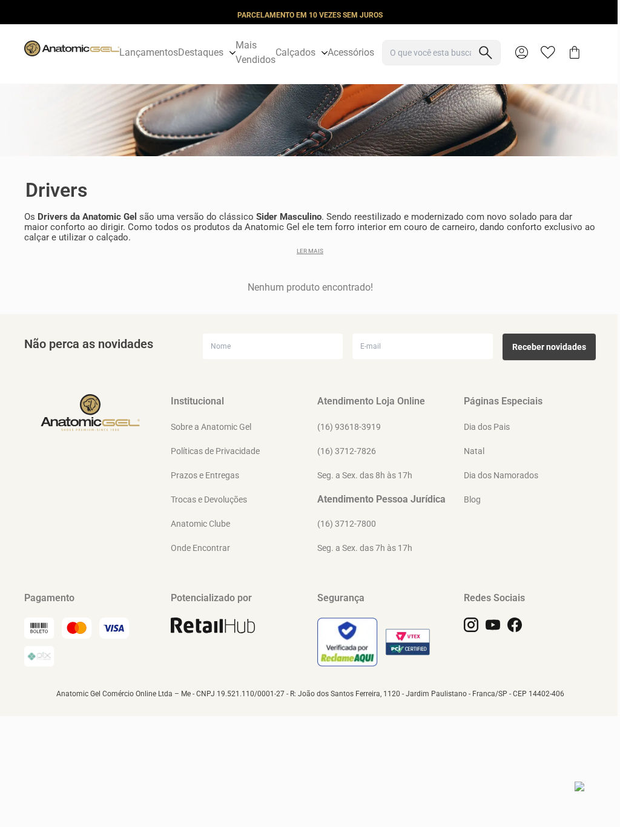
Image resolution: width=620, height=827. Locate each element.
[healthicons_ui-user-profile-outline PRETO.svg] (521, 52)
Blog (472, 499)
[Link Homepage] (71, 52)
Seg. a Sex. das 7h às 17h (364, 548)
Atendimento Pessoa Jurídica (381, 499)
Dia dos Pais (487, 427)
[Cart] (574, 52)
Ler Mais (310, 251)
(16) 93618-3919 (349, 427)
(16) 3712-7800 (346, 524)
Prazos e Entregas (205, 475)
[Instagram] (471, 625)
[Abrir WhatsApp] (590, 797)
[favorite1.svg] (554, 52)
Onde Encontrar (200, 548)
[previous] (13, 15)
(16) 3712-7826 (346, 451)
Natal (474, 451)
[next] (607, 15)
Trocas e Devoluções (209, 499)
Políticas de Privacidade (215, 451)
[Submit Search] (485, 53)
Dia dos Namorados (501, 475)
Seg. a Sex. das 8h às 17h (364, 475)
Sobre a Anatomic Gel (211, 427)
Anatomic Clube (200, 524)
